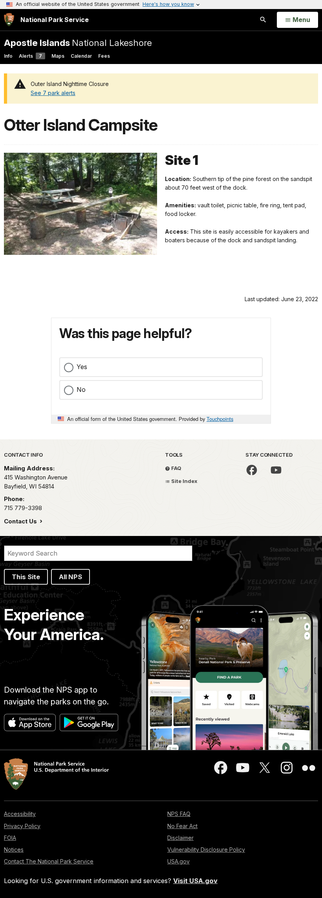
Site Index (184, 481)
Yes (82, 367)
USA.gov (178, 861)
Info (8, 56)
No (81, 389)
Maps (57, 56)
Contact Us (21, 521)
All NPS (70, 577)
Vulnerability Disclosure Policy (206, 849)
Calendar (81, 56)
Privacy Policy (22, 826)
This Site (26, 577)
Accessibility (20, 813)
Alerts (30, 56)
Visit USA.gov (195, 881)
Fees (104, 56)
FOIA (10, 837)
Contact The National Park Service (48, 861)
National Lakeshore (78, 42)
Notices (14, 849)
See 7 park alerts (53, 93)
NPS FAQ (178, 813)
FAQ (175, 468)
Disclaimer (180, 837)
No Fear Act (182, 826)
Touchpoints (220, 418)
